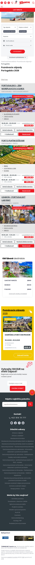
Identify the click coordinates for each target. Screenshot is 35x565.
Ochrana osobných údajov (17, 486)
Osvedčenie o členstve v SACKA (17, 501)
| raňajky (11, 124)
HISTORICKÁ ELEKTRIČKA (10, 226)
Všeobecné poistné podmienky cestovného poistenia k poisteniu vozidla (17, 479)
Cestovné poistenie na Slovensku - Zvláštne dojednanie (17, 474)
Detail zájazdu (7, 130)
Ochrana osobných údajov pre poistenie (17, 483)
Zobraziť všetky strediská (18, 294)
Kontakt (17, 414)
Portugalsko (5, 64)
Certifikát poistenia (17, 499)
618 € (27, 347)
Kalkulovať (10, 134)
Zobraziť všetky (23, 355)
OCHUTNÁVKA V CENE (10, 168)
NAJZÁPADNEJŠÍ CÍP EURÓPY (11, 114)
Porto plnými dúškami (13, 140)
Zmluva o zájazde (17, 433)
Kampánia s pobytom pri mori (17, 335)
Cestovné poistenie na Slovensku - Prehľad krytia (17, 470)
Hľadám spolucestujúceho (17, 510)
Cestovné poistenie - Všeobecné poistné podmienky (17, 446)
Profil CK (17, 512)
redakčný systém (12, 557)
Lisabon (15, 203)
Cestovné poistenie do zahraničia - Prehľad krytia (17, 454)
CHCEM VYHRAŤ (18, 388)
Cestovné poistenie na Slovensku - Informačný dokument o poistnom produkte (17, 466)
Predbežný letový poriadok (17, 523)
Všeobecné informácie (17, 438)
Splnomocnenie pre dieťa (18, 504)
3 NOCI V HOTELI (8, 228)
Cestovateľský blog (17, 518)
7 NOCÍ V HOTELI (8, 116)
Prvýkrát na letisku (17, 507)
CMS (23, 557)
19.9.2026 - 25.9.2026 (12, 340)
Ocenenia (17, 515)
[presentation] (2, 103)
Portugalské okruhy (20, 91)
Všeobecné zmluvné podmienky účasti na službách (17, 444)
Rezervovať (26, 134)
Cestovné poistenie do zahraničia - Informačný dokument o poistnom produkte (17, 451)
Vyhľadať (17, 51)
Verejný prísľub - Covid (17, 489)
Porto (15, 143)
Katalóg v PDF (17, 521)
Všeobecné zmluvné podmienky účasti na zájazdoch (17, 441)
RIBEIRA (6, 166)
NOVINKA (6, 171)
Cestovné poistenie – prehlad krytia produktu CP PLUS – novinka (18, 461)
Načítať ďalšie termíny (25, 130)
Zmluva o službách (17, 435)
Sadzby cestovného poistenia (17, 457)
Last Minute (17, 10)
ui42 (2, 559)
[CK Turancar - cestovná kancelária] (24, 2)
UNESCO (6, 119)
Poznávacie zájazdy (24, 62)
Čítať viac (4, 80)
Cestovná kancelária (8, 62)
